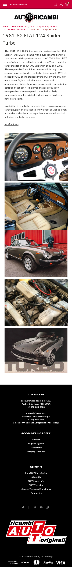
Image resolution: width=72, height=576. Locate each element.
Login (31, 443)
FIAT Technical (36, 485)
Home (5, 26)
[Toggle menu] (5, 6)
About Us (36, 477)
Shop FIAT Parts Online (36, 473)
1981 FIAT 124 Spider (16, 29)
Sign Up (40, 443)
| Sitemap (48, 556)
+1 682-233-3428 (18, 4)
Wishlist (36, 439)
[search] (54, 4)
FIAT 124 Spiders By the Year (44, 26)
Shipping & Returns (36, 451)
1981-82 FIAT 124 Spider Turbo (43, 29)
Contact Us (36, 493)
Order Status (36, 447)
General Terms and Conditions (36, 489)
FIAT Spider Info (19, 26)
